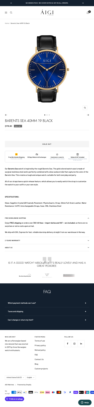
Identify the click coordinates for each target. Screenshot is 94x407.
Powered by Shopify (24, 385)
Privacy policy (40, 345)
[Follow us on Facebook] (67, 343)
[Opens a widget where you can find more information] (85, 403)
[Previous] (6, 115)
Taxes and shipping (15, 311)
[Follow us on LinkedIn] (81, 343)
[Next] (88, 115)
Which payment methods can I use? (22, 303)
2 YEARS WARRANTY (12, 240)
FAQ (36, 355)
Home (7, 23)
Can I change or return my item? (20, 320)
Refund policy (40, 350)
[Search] (11, 12)
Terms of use (40, 341)
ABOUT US (8, 247)
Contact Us (39, 359)
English (29, 377)
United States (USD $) (14, 377)
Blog (36, 364)
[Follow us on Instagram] (74, 343)
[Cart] (88, 12)
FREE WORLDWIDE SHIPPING (15, 218)
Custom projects (41, 368)
